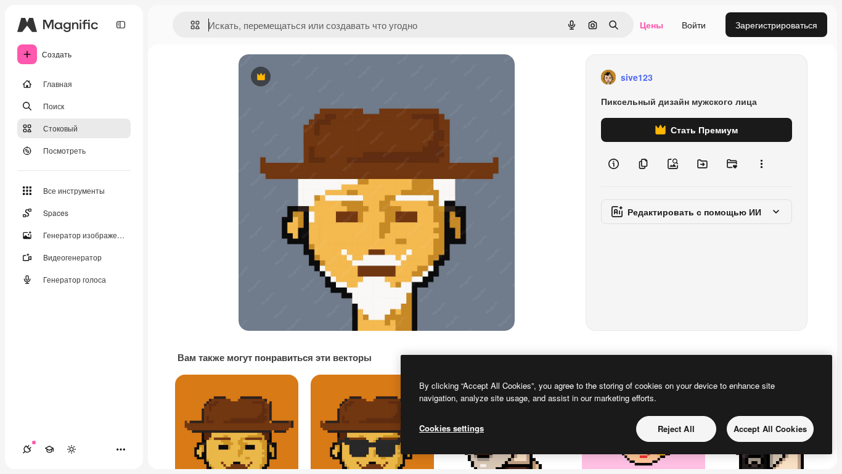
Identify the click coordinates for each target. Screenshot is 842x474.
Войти (694, 25)
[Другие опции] (761, 164)
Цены (651, 25)
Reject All (676, 428)
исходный (321, 77)
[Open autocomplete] (190, 25)
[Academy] (49, 449)
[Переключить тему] (71, 449)
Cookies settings (451, 428)
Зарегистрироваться (776, 25)
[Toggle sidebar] (121, 25)
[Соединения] (27, 449)
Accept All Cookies (770, 428)
